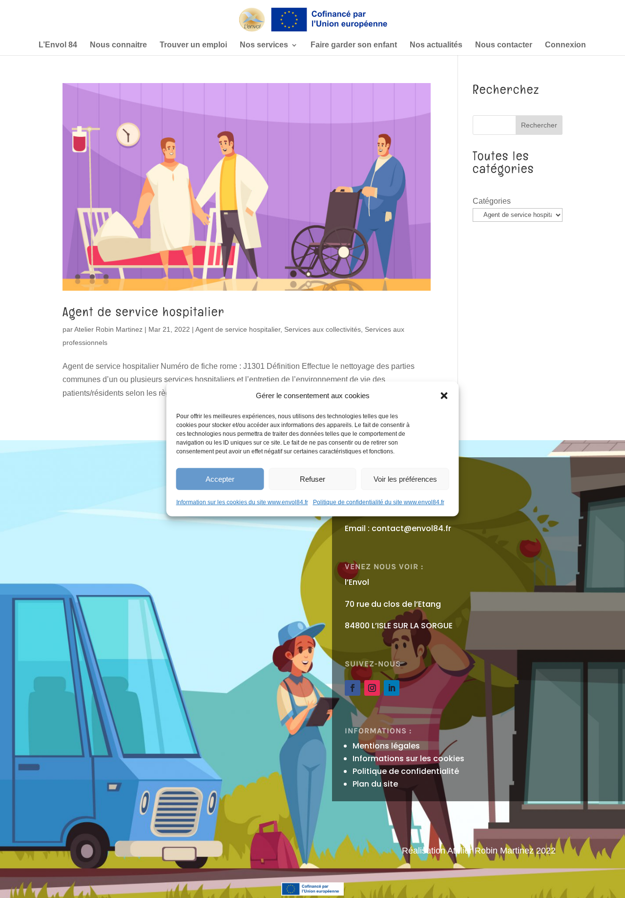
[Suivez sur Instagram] (372, 688)
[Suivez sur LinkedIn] (391, 688)
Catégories (492, 201)
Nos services (264, 45)
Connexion (565, 45)
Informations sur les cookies (408, 758)
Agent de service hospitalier (143, 311)
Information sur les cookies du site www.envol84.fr (242, 502)
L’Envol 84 (58, 45)
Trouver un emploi (193, 45)
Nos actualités (436, 45)
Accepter (220, 479)
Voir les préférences (405, 479)
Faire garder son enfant (354, 45)
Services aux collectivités (322, 329)
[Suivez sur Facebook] (352, 688)
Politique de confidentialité (406, 771)
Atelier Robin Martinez (108, 329)
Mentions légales (386, 745)
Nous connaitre (118, 45)
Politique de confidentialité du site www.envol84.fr (378, 502)
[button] (444, 395)
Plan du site (375, 784)
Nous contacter (503, 45)
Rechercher (539, 125)
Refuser (312, 479)
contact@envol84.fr (411, 528)
